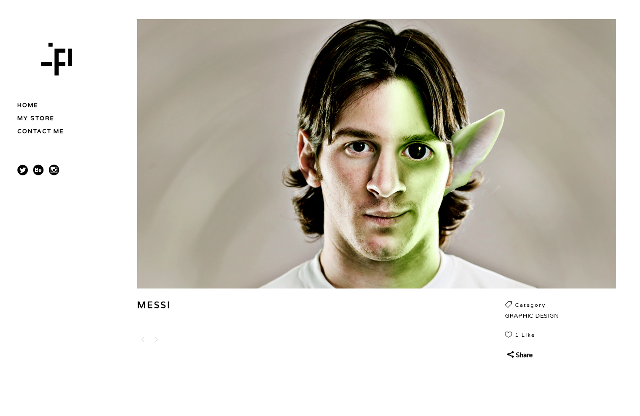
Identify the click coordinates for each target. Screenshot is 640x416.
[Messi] (376, 294)
